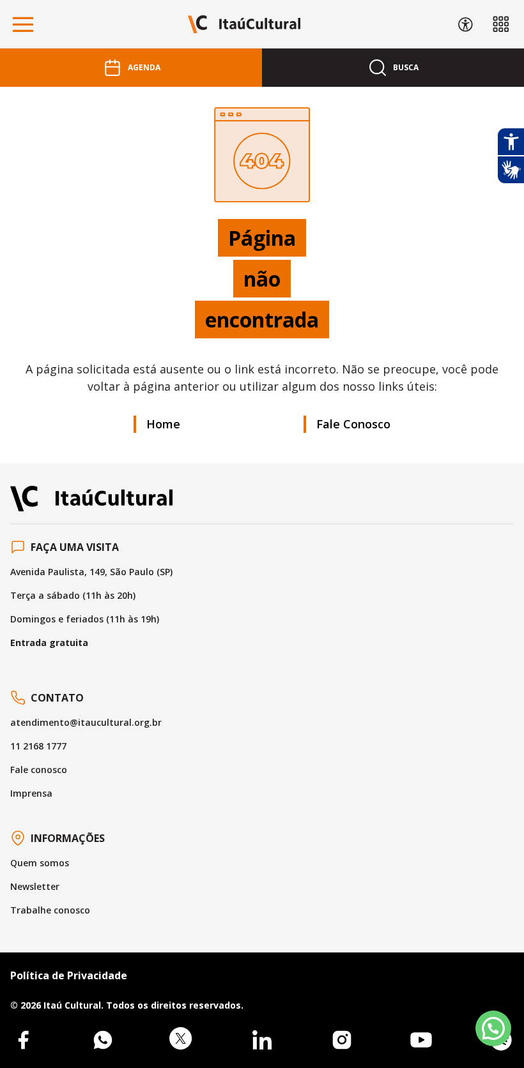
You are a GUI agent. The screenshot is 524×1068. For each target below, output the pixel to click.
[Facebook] (23, 1040)
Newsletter (34, 886)
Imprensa (31, 793)
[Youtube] (421, 1040)
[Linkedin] (262, 1040)
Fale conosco (38, 769)
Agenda (144, 67)
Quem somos (39, 863)
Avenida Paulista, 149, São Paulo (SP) (91, 572)
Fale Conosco (353, 424)
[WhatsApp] (103, 1040)
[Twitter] (182, 1040)
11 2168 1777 (38, 746)
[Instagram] (342, 1040)
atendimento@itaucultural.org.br (86, 722)
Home (163, 424)
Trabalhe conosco (50, 910)
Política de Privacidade (68, 975)
